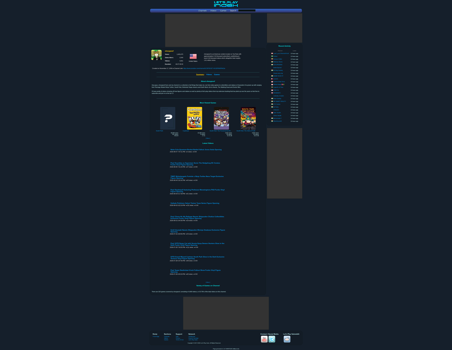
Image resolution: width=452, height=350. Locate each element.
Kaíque (275, 56)
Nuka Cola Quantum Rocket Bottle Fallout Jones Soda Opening (196, 149)
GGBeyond (192, 336)
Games (217, 74)
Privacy (178, 338)
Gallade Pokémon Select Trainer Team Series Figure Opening (195, 203)
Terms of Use (180, 339)
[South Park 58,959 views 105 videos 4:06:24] (167, 107)
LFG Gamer (276, 104)
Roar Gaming (277, 98)
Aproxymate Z (277, 118)
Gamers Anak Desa (279, 81)
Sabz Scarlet (277, 112)
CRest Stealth (277, 115)
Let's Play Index (193, 339)
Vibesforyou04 (277, 121)
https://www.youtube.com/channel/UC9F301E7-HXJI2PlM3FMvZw (204, 68)
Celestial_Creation (278, 96)
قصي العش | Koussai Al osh (281, 53)
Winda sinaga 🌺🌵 (279, 84)
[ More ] (208, 138)
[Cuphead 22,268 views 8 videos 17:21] (194, 107)
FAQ (177, 336)
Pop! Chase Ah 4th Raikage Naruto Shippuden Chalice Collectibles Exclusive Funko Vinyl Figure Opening (197, 217)
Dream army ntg (278, 73)
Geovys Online (277, 59)
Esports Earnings (193, 338)
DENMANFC (277, 93)
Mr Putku (276, 107)
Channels (167, 336)
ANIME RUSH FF (278, 76)
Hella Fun (276, 90)
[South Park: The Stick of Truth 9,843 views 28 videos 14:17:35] (248, 107)
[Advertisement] (208, 30)
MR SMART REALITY (279, 101)
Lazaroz (275, 78)
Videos (209, 74)
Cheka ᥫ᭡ (276, 110)
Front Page (156, 336)
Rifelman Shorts (277, 62)
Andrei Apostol (277, 67)
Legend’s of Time (278, 87)
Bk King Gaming (278, 70)
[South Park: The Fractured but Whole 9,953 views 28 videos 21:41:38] (221, 107)
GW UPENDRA (277, 64)
